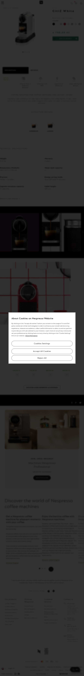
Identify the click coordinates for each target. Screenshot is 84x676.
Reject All (42, 358)
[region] (42, 338)
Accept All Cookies (42, 351)
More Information (31, 336)
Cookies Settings (42, 343)
